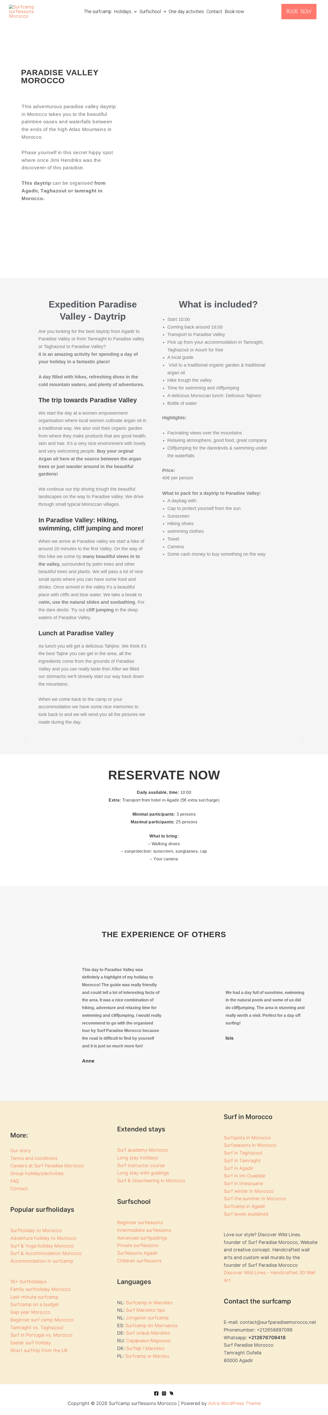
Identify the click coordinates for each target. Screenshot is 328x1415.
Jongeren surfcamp (147, 1317)
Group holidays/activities (37, 1173)
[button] (134, 11)
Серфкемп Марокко (148, 1340)
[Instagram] (164, 1393)
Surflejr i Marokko (145, 1348)
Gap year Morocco (30, 1312)
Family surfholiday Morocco (40, 1289)
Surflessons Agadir (137, 1253)
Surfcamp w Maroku (147, 1356)
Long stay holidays (137, 1157)
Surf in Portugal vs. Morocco (41, 1335)
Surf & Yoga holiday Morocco (42, 1246)
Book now (234, 11)
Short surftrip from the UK (39, 1350)
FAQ (14, 1181)
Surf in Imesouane (243, 1183)
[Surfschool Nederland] (171, 1393)
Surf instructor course (141, 1165)
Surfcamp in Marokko (149, 1302)
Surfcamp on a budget (34, 1304)
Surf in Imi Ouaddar (245, 1175)
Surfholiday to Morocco (36, 1230)
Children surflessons (139, 1260)
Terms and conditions (33, 1158)
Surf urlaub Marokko (148, 1333)
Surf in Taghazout (243, 1153)
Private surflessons (137, 1245)
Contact (214, 11)
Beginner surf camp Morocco (42, 1320)
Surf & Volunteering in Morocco (151, 1180)
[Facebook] (156, 1393)
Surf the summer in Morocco (255, 1198)
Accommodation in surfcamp (41, 1261)
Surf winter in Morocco (249, 1191)
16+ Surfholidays (28, 1281)
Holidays (122, 11)
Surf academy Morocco (142, 1150)
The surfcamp (97, 11)
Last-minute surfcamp (34, 1297)
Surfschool (150, 11)
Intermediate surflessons (144, 1230)
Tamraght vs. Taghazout (37, 1327)
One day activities (186, 11)
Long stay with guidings (143, 1173)
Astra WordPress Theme (234, 1403)
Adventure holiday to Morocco (43, 1238)
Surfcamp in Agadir (244, 1206)
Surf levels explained (246, 1214)
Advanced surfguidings (142, 1238)
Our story (20, 1150)
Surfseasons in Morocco (250, 1145)
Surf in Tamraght (242, 1160)
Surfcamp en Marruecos (151, 1325)
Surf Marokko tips (145, 1310)
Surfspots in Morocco (247, 1137)
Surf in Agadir (238, 1168)
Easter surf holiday (30, 1342)
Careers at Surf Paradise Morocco (47, 1165)
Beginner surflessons (140, 1222)
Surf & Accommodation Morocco (46, 1253)
